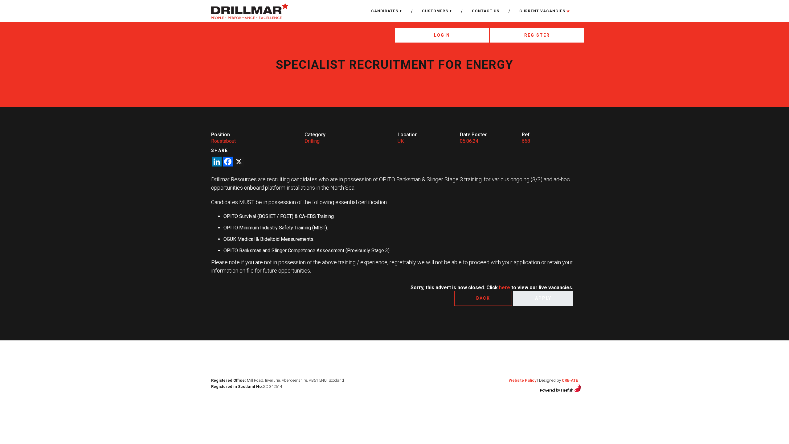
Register (537, 35)
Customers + (437, 11)
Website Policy (522, 380)
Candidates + (386, 11)
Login (442, 35)
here (504, 287)
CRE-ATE (570, 380)
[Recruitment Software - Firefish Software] (560, 387)
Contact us (485, 11)
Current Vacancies (544, 11)
